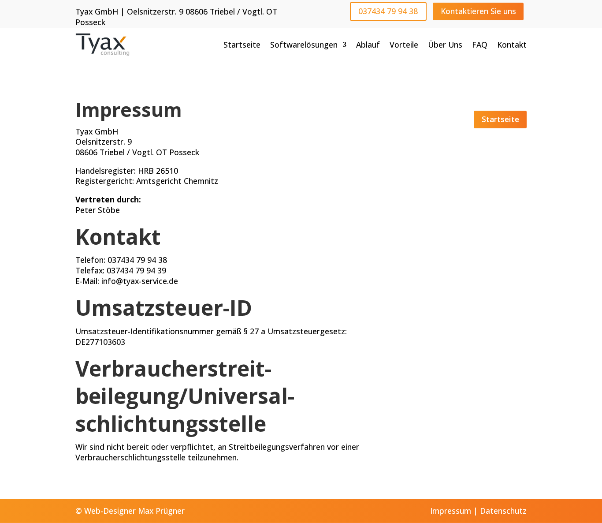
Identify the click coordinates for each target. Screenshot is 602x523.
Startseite (241, 44)
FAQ (479, 44)
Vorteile (404, 44)
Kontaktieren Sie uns (478, 11)
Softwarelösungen (304, 44)
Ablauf (368, 44)
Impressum (450, 510)
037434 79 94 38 (388, 11)
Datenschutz (503, 510)
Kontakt (512, 44)
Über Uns (445, 44)
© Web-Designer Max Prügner (130, 510)
